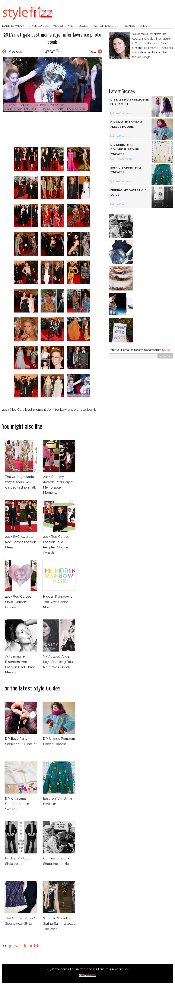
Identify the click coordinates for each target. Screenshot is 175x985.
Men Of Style (63, 25)
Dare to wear (13, 25)
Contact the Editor (85, 969)
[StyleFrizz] (27, 22)
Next (92, 51)
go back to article (24, 946)
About (104, 969)
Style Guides (38, 25)
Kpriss (166, 349)
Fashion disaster (105, 25)
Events (145, 25)
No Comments (123, 113)
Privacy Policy (119, 969)
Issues (83, 25)
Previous (15, 51)
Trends (129, 25)
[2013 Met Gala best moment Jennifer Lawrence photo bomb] (52, 84)
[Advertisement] (80, 129)
